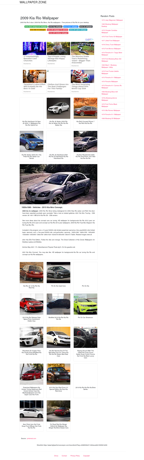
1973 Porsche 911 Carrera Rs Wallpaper (112, 86)
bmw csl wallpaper (86, 27)
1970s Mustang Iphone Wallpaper (109, 99)
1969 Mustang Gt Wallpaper (111, 118)
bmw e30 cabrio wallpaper (78, 30)
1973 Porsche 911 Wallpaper (111, 77)
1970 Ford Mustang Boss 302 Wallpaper (111, 60)
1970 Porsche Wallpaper (110, 81)
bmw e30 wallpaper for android (57, 30)
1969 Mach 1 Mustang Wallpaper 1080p (109, 66)
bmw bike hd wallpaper (37, 30)
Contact (64, 456)
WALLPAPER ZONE (33, 2)
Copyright (86, 456)
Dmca (56, 456)
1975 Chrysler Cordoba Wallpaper (109, 31)
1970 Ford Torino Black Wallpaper (109, 105)
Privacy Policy (75, 456)
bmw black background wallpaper (36, 27)
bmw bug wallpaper (55, 27)
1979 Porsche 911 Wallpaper (111, 114)
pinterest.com (31, 438)
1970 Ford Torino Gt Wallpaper (112, 36)
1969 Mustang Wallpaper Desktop (110, 25)
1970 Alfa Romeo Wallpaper (111, 110)
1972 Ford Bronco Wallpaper (111, 48)
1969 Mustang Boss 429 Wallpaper (110, 93)
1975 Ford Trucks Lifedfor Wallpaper (110, 72)
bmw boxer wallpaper (71, 27)
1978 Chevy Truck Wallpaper (111, 44)
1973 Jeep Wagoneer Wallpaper (112, 20)
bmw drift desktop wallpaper (58, 33)
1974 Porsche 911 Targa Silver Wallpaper (112, 53)
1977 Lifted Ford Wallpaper (111, 40)
